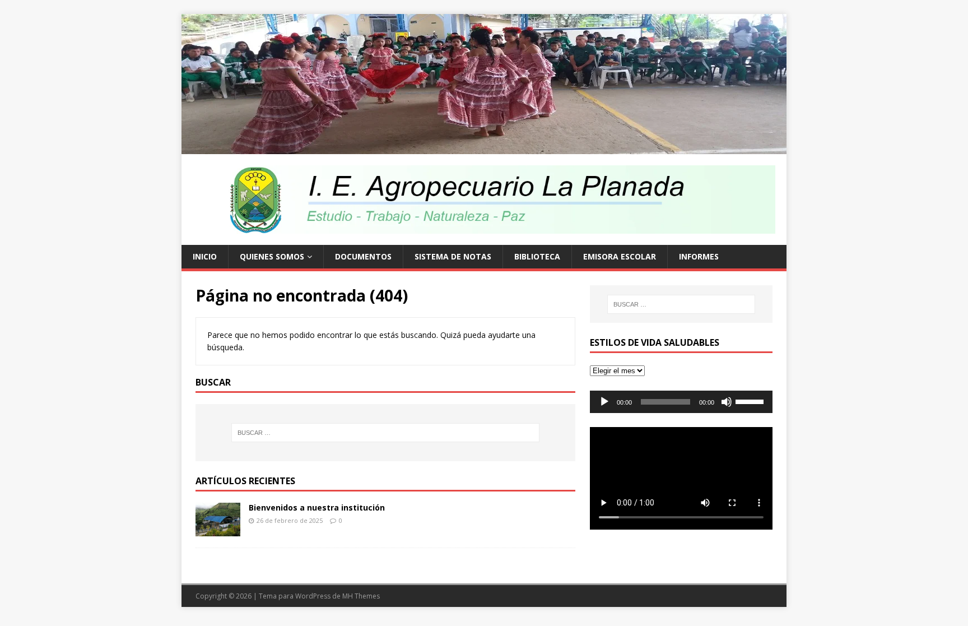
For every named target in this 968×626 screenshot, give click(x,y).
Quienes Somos (272, 256)
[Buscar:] (385, 432)
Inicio (205, 256)
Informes (699, 256)
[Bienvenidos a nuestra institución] (218, 529)
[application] (681, 402)
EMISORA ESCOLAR (619, 256)
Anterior (161, 81)
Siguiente (806, 81)
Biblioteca (537, 256)
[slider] (751, 401)
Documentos (363, 256)
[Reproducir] (604, 401)
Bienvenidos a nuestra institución (317, 507)
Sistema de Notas (453, 256)
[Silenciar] (726, 401)
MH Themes (361, 596)
